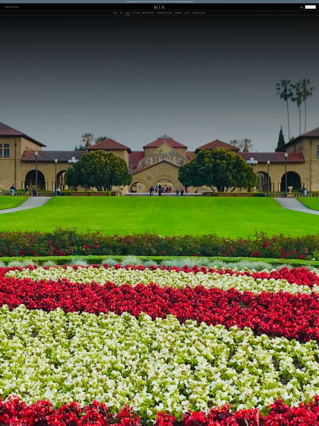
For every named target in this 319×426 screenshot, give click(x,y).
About (115, 13)
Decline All (303, 424)
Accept (273, 424)
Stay (121, 13)
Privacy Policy (57, 424)
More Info (288, 424)
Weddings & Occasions (164, 13)
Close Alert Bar (318, 1)
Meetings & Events (148, 13)
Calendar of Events (199, 13)
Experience (178, 13)
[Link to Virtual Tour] (301, 7)
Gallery (187, 13)
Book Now (189, 1)
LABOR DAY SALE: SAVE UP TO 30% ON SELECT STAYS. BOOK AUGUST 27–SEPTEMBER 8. (155, 1)
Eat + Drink (136, 13)
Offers (128, 13)
